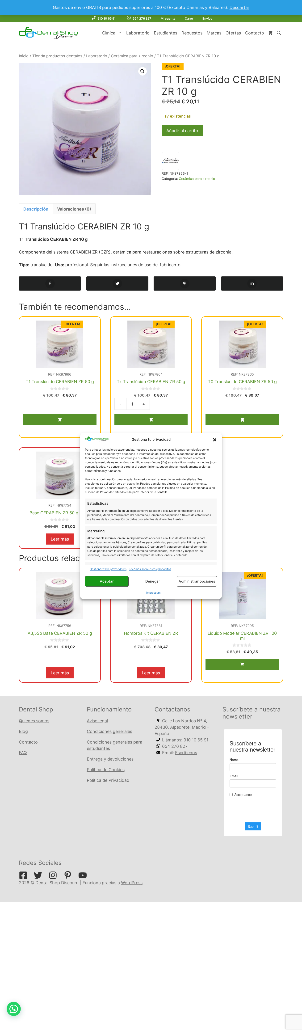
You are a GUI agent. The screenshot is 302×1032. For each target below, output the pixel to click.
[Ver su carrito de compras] (270, 33)
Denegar (152, 581)
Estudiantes (165, 32)
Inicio (24, 56)
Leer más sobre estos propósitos (150, 569)
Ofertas (233, 32)
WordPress (132, 882)
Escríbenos (186, 752)
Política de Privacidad (108, 780)
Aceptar (107, 581)
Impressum (153, 593)
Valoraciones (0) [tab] (74, 209)
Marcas (214, 32)
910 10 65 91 (106, 18)
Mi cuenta (168, 18)
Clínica (108, 32)
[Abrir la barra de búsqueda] (279, 33)
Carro (189, 18)
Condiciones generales (109, 731)
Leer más (60, 539)
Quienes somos (34, 720)
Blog (23, 731)
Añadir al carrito (182, 130)
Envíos (207, 18)
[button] (214, 439)
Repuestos (191, 32)
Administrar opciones (197, 581)
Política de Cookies (106, 769)
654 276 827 (142, 18)
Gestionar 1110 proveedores (108, 569)
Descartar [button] (239, 7)
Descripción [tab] (35, 209)
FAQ (23, 752)
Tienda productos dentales (57, 56)
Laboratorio (138, 32)
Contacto (254, 32)
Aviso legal (97, 720)
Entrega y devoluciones (110, 759)
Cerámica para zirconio (132, 56)
